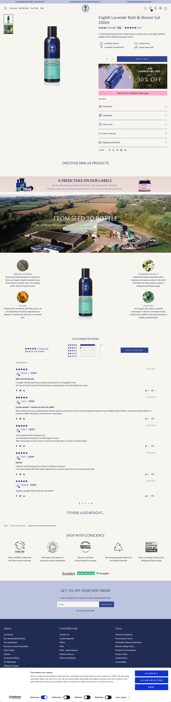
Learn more (144, 93)
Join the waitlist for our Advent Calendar (84, 2)
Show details (121, 697)
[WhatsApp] (121, 150)
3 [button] (85, 503)
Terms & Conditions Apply (85, 610)
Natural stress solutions (18, 526)
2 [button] (82, 503)
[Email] (125, 150)
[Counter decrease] (101, 59)
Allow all (151, 673)
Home (6, 526)
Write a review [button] (134, 350)
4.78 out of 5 (42, 348)
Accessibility (120, 662)
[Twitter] (113, 150)
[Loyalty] (155, 9)
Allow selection (152, 680)
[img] (21, 369)
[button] (5, 8)
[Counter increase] (112, 59)
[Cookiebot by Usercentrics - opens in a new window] (15, 697)
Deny (151, 687)
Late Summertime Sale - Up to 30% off (30, 2)
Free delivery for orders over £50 (139, 2)
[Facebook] (109, 150)
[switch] (67, 697)
